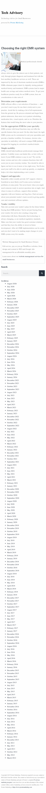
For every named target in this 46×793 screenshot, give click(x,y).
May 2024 (11, 365)
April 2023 (11, 404)
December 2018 (13, 561)
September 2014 (13, 712)
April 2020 (11, 513)
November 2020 (13, 492)
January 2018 (12, 594)
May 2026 (11, 292)
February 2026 (12, 301)
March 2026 (11, 298)
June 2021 (11, 471)
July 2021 (10, 468)
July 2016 (10, 649)
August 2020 (12, 501)
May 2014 (11, 724)
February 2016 (12, 664)
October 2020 (12, 495)
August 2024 (12, 356)
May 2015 (11, 691)
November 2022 (13, 419)
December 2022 (13, 416)
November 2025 (13, 310)
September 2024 (13, 353)
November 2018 (13, 564)
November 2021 (13, 455)
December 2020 (13, 489)
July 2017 (10, 613)
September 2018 (13, 570)
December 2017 (13, 598)
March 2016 (11, 661)
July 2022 (10, 431)
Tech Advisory (12, 12)
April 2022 (11, 440)
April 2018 (11, 585)
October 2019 (12, 531)
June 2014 (11, 721)
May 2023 (11, 401)
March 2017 (11, 625)
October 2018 (12, 567)
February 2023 (12, 410)
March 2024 (11, 371)
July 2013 (10, 743)
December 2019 (13, 525)
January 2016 (12, 667)
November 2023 (13, 383)
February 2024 (12, 374)
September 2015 (13, 679)
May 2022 (11, 437)
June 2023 (11, 398)
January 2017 (12, 631)
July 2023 (10, 395)
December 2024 (13, 344)
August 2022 (12, 428)
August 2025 (12, 320)
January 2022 (12, 449)
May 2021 (11, 474)
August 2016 (12, 646)
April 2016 (11, 658)
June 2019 (11, 543)
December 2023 (13, 380)
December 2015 (13, 670)
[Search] (42, 273)
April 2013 (11, 749)
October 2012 (12, 752)
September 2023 (13, 389)
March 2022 (11, 443)
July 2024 (10, 359)
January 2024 (12, 377)
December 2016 (13, 634)
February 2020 (12, 519)
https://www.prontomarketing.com (22, 787)
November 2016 (13, 637)
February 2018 (12, 592)
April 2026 (11, 295)
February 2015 (12, 700)
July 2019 (10, 540)
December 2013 (13, 739)
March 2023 (11, 407)
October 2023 (12, 386)
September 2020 (13, 498)
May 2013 (11, 746)
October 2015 (12, 676)
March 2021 (11, 480)
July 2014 (10, 718)
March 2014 (11, 730)
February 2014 (12, 733)
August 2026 (12, 283)
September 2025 (13, 317)
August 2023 (12, 392)
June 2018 (11, 579)
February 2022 (12, 446)
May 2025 (11, 329)
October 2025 (12, 314)
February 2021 (12, 483)
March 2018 (11, 588)
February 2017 (12, 628)
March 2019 (11, 552)
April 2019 (11, 549)
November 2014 (13, 706)
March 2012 (11, 758)
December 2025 (13, 308)
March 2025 (11, 335)
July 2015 (10, 685)
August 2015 (12, 682)
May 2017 (11, 619)
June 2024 (11, 362)
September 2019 (13, 534)
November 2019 (13, 528)
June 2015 (11, 688)
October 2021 (12, 459)
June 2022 (11, 434)
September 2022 (13, 425)
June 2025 (11, 326)
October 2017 (12, 604)
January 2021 (12, 486)
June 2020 (11, 507)
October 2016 (12, 640)
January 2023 (12, 413)
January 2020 (12, 522)
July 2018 (10, 576)
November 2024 (13, 347)
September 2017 (13, 607)
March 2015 (11, 697)
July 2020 (10, 504)
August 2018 (12, 573)
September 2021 (13, 462)
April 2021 (11, 477)
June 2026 (11, 289)
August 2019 (12, 537)
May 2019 (11, 546)
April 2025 (11, 332)
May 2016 (11, 655)
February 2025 (12, 338)
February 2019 (12, 555)
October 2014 (12, 709)
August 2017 (12, 610)
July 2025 (10, 323)
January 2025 (12, 341)
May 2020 (11, 510)
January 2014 (12, 737)
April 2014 (11, 727)
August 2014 (12, 715)
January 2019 (12, 558)
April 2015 (11, 694)
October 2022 (12, 422)
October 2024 (12, 350)
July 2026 (10, 286)
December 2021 (13, 453)
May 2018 (11, 582)
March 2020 (11, 516)
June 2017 (11, 616)
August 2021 (12, 465)
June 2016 (11, 652)
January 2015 (12, 703)
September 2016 (13, 643)
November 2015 (13, 673)
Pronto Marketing (16, 22)
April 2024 (11, 368)
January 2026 (12, 304)
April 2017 (11, 622)
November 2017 (13, 601)
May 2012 (11, 755)
